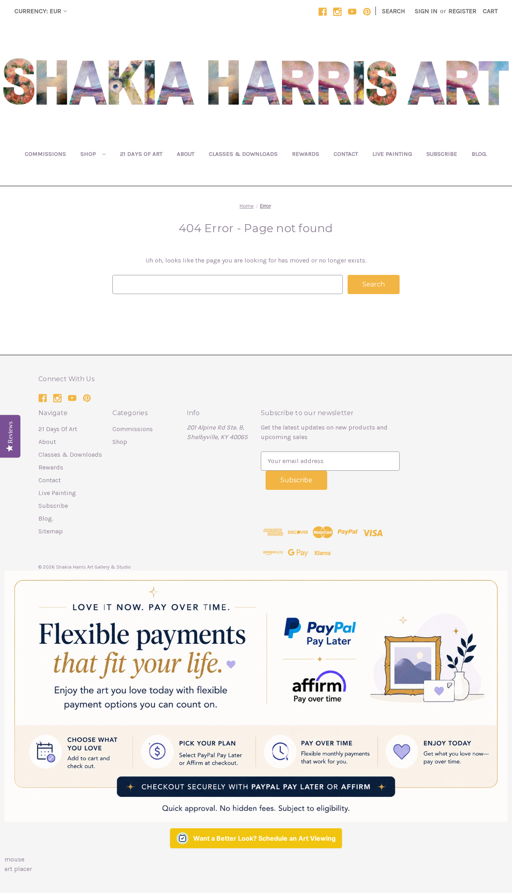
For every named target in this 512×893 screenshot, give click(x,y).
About (185, 153)
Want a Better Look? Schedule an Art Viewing (264, 838)
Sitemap (50, 531)
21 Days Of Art (141, 153)
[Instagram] (337, 12)
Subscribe (441, 153)
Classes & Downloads (243, 153)
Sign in (426, 11)
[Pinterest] (367, 12)
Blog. (479, 153)
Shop (89, 153)
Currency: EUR (37, 11)
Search (393, 11)
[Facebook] (322, 12)
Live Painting (392, 153)
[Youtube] (352, 12)
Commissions (45, 153)
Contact (346, 153)
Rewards (305, 153)
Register (462, 11)
